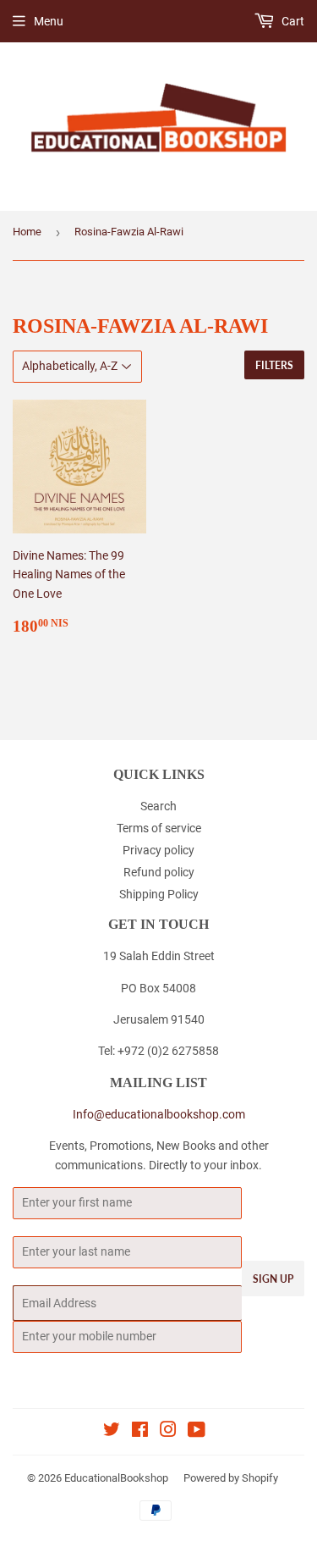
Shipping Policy (159, 894)
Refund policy (158, 872)
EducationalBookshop (116, 1478)
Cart (291, 21)
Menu (48, 21)
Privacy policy (158, 850)
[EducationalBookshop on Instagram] (168, 1432)
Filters (274, 365)
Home (27, 231)
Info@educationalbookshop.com (159, 1114)
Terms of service (159, 828)
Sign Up (273, 1279)
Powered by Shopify (230, 1478)
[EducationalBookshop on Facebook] (140, 1432)
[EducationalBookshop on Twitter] (111, 1432)
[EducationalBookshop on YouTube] (196, 1432)
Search (158, 806)
